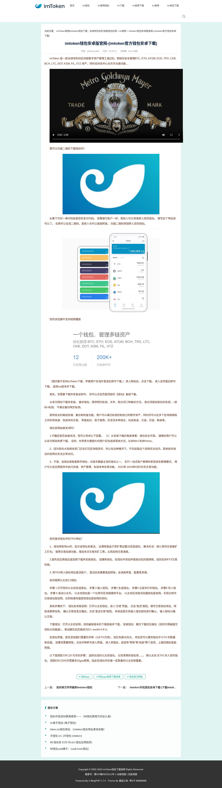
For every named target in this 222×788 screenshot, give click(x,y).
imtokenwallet (93, 51)
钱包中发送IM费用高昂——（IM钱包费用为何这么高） (81, 716)
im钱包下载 (173, 5)
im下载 (120, 5)
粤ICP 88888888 (137, 780)
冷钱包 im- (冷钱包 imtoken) (66, 736)
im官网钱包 (103, 5)
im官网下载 (138, 5)
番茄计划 (123, 780)
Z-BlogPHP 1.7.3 (97, 780)
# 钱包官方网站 (135, 676)
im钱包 (86, 5)
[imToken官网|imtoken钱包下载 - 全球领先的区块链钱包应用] (49, 5)
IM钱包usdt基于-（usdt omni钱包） (70, 748)
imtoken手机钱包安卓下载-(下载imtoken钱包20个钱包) (162, 687)
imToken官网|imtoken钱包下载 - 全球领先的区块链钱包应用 (86, 31)
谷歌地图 (121, 774)
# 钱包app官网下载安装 (108, 676)
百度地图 (132, 774)
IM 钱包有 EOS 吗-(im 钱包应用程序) (71, 742)
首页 (72, 5)
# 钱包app (84, 676)
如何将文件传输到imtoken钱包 (74, 687)
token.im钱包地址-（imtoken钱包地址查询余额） (78, 729)
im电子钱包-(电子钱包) (63, 723)
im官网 (155, 5)
